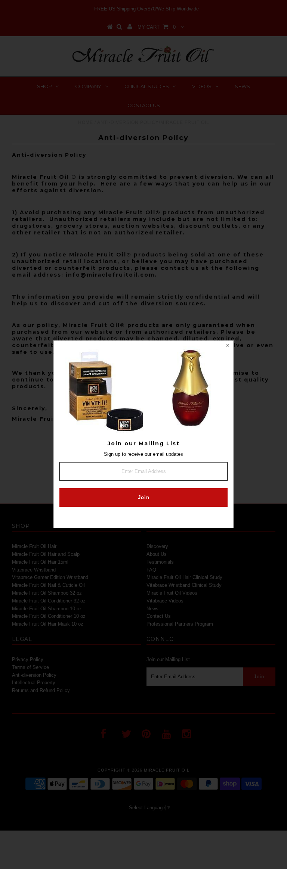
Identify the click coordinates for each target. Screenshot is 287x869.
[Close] (227, 346)
